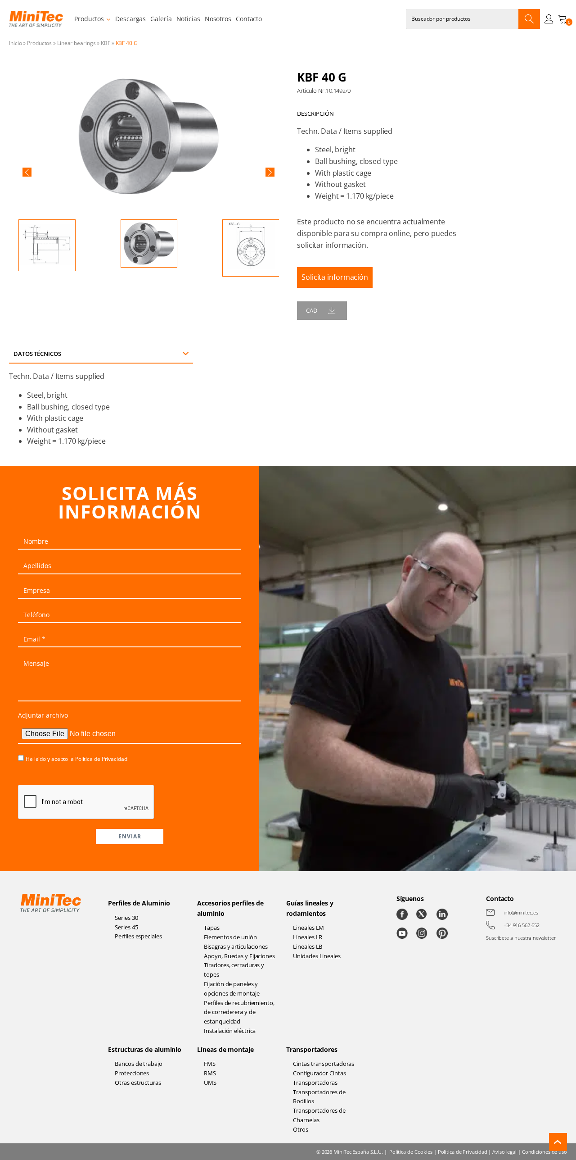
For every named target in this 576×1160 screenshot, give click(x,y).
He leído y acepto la (76, 759)
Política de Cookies (410, 1151)
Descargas (130, 18)
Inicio (15, 43)
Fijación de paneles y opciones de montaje (231, 988)
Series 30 (126, 918)
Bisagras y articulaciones (236, 946)
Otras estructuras (138, 1082)
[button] (27, 172)
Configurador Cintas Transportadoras (319, 1078)
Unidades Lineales (316, 956)
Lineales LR (307, 937)
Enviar (129, 836)
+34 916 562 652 (522, 925)
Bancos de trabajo (138, 1064)
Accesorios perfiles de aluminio (230, 908)
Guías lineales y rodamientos (309, 908)
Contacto (249, 18)
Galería (160, 18)
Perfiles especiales (138, 936)
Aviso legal (504, 1151)
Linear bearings (76, 43)
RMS (210, 1073)
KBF (105, 43)
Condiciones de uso (544, 1151)
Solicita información (335, 277)
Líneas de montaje (225, 1049)
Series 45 (126, 927)
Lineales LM (308, 927)
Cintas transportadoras (323, 1064)
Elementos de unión (230, 937)
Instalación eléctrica (230, 1031)
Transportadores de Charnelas (319, 1115)
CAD (311, 310)
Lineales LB (307, 946)
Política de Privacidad (101, 759)
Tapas (212, 927)
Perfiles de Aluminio (139, 903)
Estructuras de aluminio (144, 1049)
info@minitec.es (521, 912)
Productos (89, 18)
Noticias (188, 18)
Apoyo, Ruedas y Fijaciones (239, 956)
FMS (210, 1064)
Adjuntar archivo (43, 715)
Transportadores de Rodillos (319, 1096)
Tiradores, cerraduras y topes (234, 969)
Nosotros (218, 18)
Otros (300, 1129)
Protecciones (132, 1073)
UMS (210, 1082)
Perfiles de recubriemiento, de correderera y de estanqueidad (239, 1012)
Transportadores (312, 1049)
